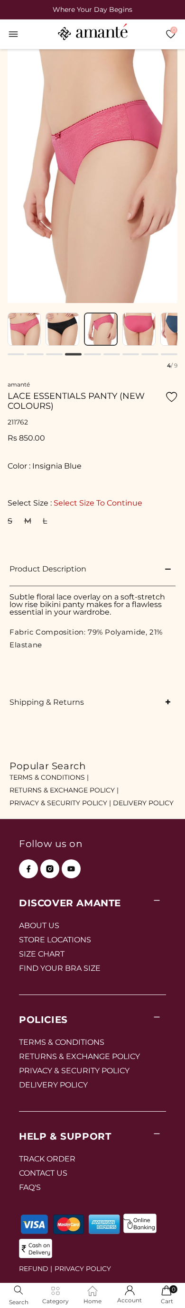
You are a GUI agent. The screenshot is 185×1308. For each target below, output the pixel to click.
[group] (92, 9)
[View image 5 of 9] (139, 329)
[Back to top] (161, 1287)
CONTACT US (43, 1173)
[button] (13, 34)
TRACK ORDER (47, 1158)
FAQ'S (30, 1187)
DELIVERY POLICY (143, 803)
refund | (35, 1268)
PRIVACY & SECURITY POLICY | (60, 803)
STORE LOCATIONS (55, 939)
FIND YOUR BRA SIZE (60, 968)
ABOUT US (39, 925)
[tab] (16, 354)
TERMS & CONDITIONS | (49, 777)
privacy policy (83, 1268)
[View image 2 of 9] (24, 329)
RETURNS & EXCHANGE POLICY (79, 1056)
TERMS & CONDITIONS (61, 1042)
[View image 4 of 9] (101, 329)
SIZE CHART (42, 953)
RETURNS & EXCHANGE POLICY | (64, 790)
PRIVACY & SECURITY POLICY (74, 1070)
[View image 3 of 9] (62, 329)
